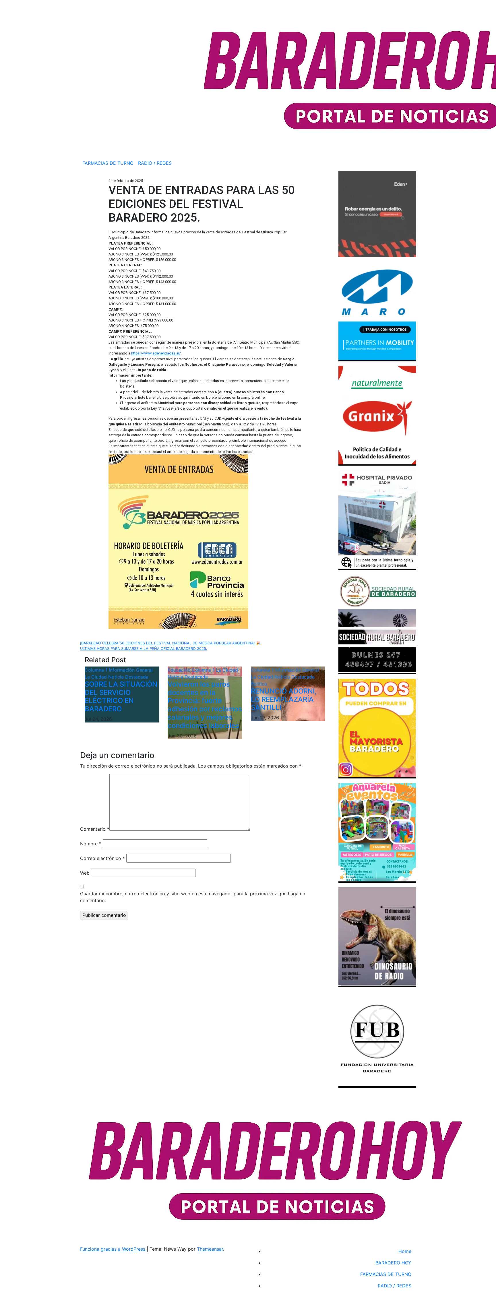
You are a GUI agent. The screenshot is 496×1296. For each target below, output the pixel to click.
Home (404, 1251)
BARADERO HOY (393, 1263)
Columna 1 (97, 670)
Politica (259, 684)
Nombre (90, 843)
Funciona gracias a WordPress (113, 1249)
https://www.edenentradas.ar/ (156, 353)
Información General (131, 670)
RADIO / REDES (155, 163)
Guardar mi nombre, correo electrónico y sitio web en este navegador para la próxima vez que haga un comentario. (192, 897)
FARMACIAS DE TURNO (107, 163)
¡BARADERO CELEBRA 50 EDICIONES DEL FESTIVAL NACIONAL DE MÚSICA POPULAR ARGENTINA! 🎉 (170, 643)
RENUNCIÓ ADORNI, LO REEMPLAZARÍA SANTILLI (284, 699)
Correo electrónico (102, 858)
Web (85, 873)
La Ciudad (96, 677)
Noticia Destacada (128, 677)
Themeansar (210, 1249)
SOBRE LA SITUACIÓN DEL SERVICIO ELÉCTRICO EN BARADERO (121, 696)
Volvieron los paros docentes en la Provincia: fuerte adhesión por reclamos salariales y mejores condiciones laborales (205, 705)
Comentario (94, 829)
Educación (180, 670)
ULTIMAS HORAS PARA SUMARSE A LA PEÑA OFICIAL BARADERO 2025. (143, 648)
